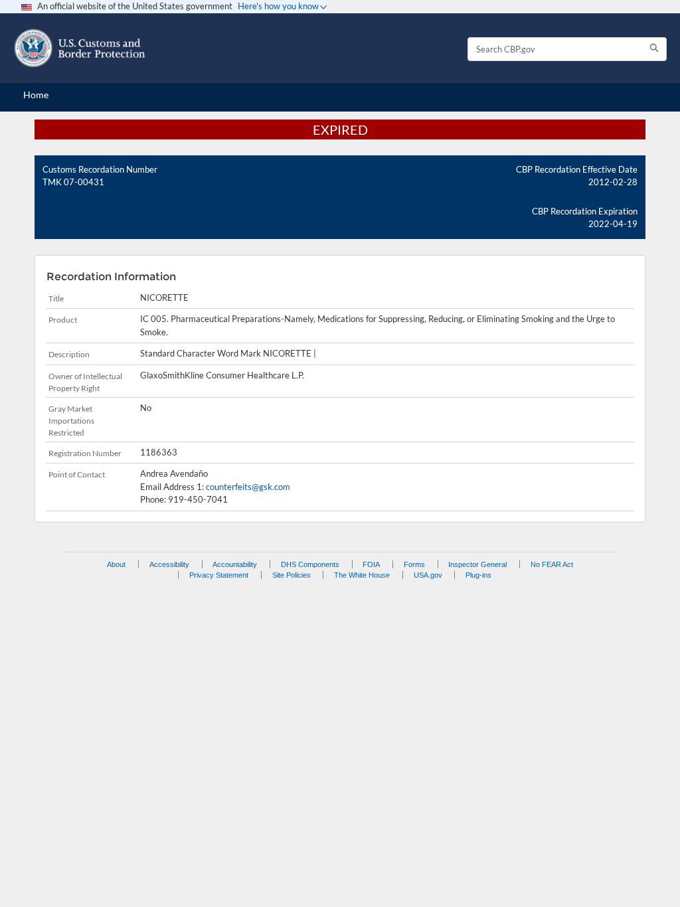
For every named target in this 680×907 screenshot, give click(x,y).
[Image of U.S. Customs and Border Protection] (79, 48)
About (116, 564)
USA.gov (428, 575)
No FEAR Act (552, 564)
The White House (362, 575)
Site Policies (291, 575)
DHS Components (310, 564)
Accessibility (169, 564)
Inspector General (477, 564)
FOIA (371, 564)
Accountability (234, 564)
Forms (414, 564)
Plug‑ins (478, 575)
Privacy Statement (218, 575)
